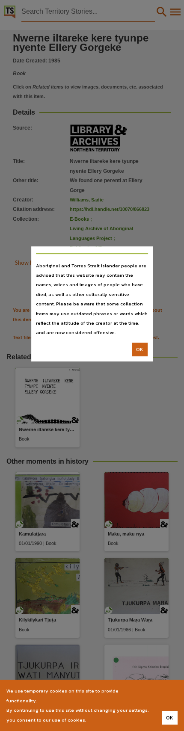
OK (139, 349)
